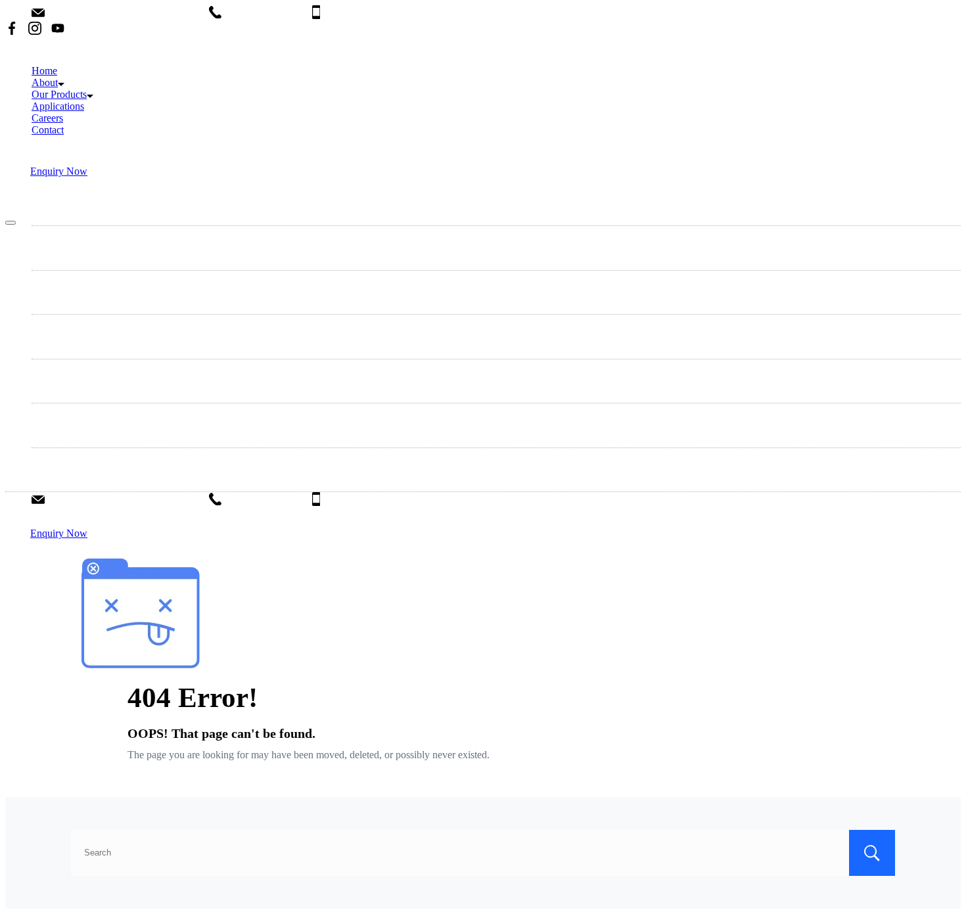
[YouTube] (57, 29)
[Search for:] (483, 851)
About (45, 82)
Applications (58, 106)
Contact (48, 129)
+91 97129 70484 (268, 13)
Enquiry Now (58, 171)
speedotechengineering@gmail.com (128, 13)
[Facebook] (11, 29)
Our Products (59, 94)
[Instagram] (34, 29)
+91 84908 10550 (367, 13)
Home (44, 70)
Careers (47, 118)
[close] (10, 223)
